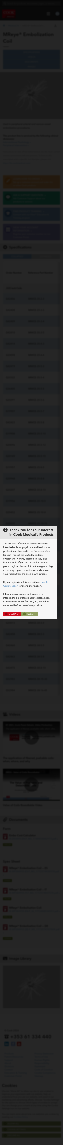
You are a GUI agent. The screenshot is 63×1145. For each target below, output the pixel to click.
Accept (31, 614)
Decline (13, 614)
